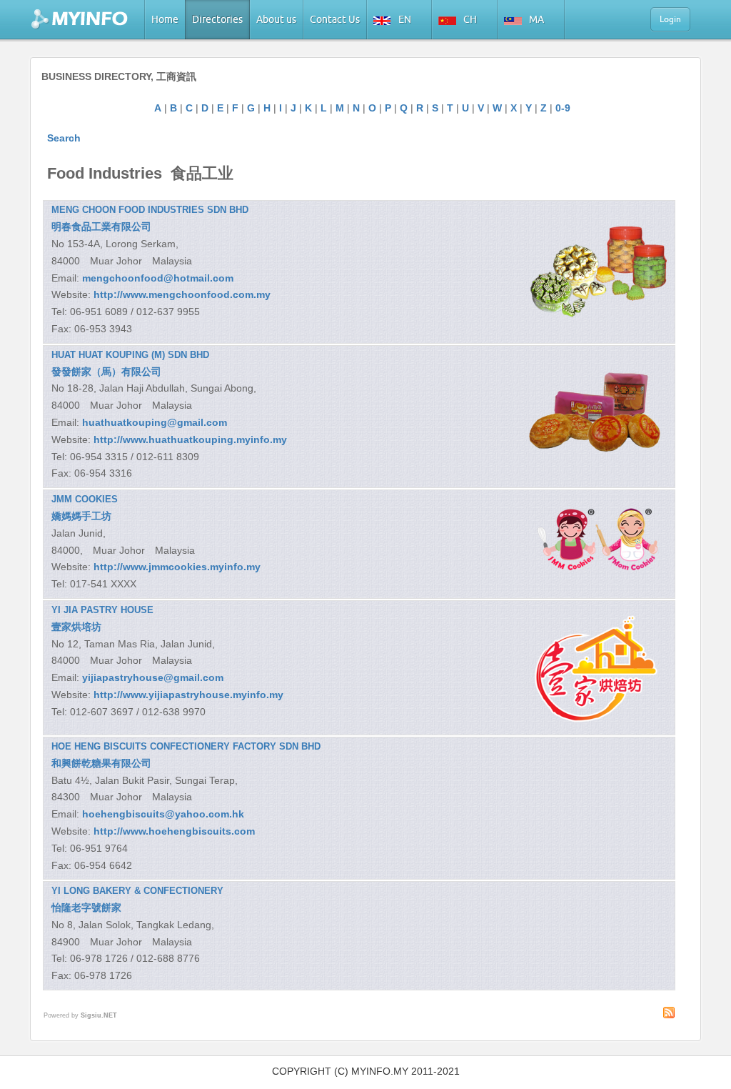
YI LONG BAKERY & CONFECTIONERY (137, 890)
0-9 (562, 108)
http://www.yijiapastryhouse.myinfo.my (188, 694)
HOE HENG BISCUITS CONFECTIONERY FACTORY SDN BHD (186, 746)
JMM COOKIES (84, 499)
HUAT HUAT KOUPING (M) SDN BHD (130, 354)
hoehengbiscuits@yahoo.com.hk (163, 814)
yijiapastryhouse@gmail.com (152, 677)
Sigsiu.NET (99, 1015)
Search (64, 138)
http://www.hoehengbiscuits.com (174, 831)
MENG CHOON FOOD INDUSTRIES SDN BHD (149, 209)
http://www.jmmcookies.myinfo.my (177, 566)
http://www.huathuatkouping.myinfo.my (190, 439)
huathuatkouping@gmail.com (154, 422)
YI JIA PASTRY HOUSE (102, 610)
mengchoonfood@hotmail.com (157, 278)
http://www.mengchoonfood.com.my (182, 294)
